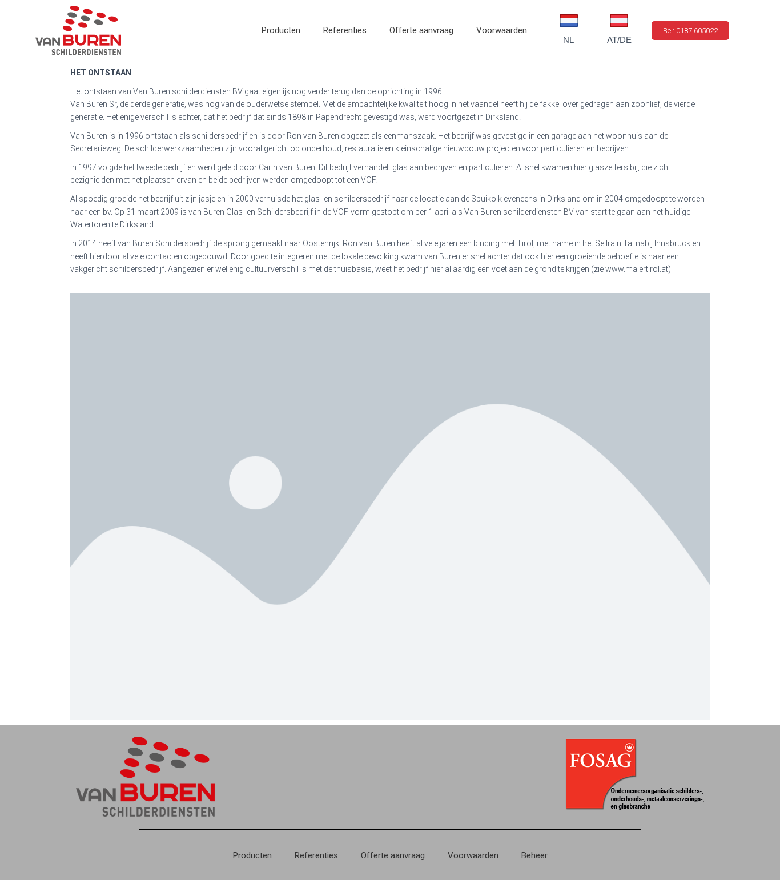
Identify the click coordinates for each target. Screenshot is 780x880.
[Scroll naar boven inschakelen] (757, 857)
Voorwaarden (501, 30)
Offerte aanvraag (421, 30)
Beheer (534, 855)
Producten (281, 30)
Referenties (345, 30)
